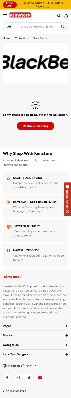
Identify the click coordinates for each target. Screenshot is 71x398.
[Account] (58, 16)
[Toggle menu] (5, 16)
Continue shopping (35, 126)
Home (6, 38)
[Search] (63, 26)
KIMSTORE (19, 391)
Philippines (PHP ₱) (20, 366)
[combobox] (35, 26)
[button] (67, 199)
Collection (21, 38)
